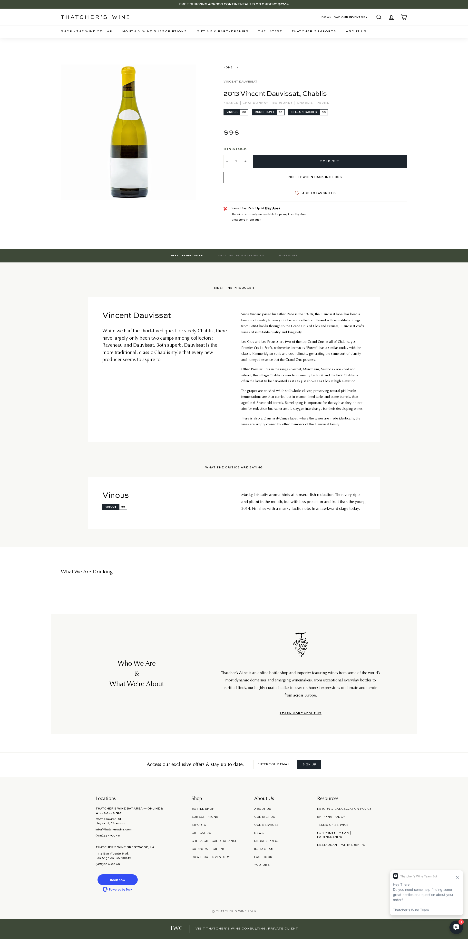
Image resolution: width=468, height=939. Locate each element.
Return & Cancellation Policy (344, 809)
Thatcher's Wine (231, 911)
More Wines (288, 255)
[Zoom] (128, 132)
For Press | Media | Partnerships (334, 834)
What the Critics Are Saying (241, 255)
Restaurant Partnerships (341, 845)
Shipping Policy (331, 817)
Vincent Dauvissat (240, 81)
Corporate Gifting (209, 849)
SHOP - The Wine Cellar (87, 31)
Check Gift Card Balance (214, 841)
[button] (117, 879)
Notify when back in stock (315, 177)
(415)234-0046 (108, 835)
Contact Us (264, 817)
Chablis (305, 103)
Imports (199, 825)
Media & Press (267, 841)
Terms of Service (333, 825)
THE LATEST (270, 31)
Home (228, 67)
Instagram (263, 849)
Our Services (266, 825)
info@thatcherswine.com (114, 829)
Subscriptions (205, 817)
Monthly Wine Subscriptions (154, 31)
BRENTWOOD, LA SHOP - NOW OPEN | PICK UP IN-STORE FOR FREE (234, 4)
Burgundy (283, 103)
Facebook (263, 857)
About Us (356, 31)
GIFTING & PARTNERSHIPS (223, 31)
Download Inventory (211, 857)
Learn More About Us (301, 713)
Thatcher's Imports (314, 31)
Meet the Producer (187, 255)
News (259, 833)
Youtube (262, 865)
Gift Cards (201, 833)
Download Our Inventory (345, 17)
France (231, 103)
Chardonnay (256, 103)
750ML (323, 103)
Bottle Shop (203, 809)
